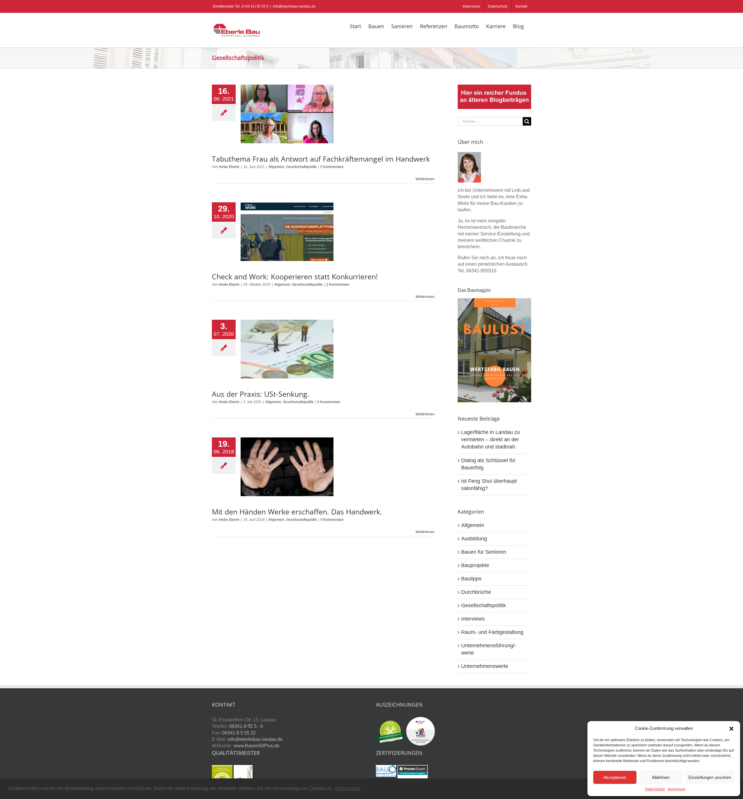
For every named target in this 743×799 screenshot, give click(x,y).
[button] (731, 729)
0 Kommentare (332, 167)
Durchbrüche (476, 592)
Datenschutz (655, 789)
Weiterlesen (425, 179)
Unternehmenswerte (484, 666)
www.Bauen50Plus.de (256, 745)
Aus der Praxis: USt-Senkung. (260, 394)
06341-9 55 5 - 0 (246, 726)
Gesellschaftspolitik (301, 167)
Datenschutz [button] (348, 788)
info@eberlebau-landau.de (294, 6)
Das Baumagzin (474, 290)
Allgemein (276, 167)
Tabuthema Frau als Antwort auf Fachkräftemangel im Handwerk (321, 159)
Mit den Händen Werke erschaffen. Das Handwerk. (297, 511)
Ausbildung (474, 538)
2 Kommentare (337, 285)
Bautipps (471, 579)
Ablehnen (661, 777)
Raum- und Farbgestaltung (492, 632)
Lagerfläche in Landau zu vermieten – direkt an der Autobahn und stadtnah (490, 439)
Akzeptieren (614, 777)
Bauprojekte (475, 565)
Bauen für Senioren (483, 552)
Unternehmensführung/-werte (488, 649)
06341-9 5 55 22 (239, 732)
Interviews (473, 619)
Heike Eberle (229, 167)
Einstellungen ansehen (709, 777)
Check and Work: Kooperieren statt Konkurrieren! (295, 276)
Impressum (676, 789)
